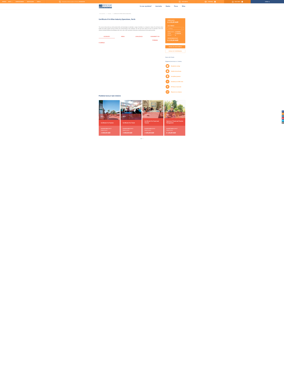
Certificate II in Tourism (107, 123)
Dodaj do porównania (175, 51)
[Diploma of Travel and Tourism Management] (174, 110)
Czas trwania (171, 25)
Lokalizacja (139, 36)
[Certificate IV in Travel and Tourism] (152, 110)
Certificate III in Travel (129, 123)
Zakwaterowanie (20, 1)
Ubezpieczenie (30, 1)
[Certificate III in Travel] (131, 110)
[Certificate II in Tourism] (109, 110)
